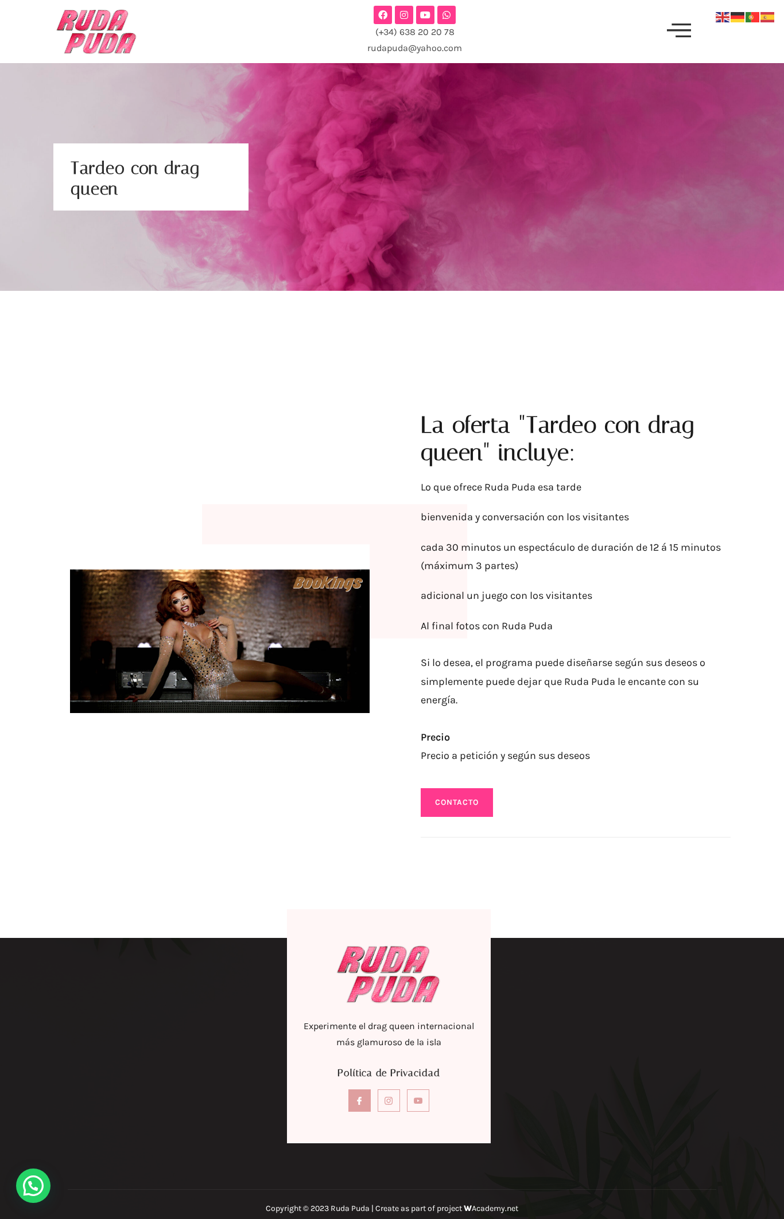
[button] (679, 31)
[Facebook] (383, 15)
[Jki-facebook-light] (359, 1100)
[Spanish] (767, 16)
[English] (723, 16)
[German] (738, 16)
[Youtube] (425, 15)
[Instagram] (404, 15)
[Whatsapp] (446, 15)
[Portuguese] (753, 16)
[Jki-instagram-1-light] (389, 1100)
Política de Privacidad (388, 1072)
